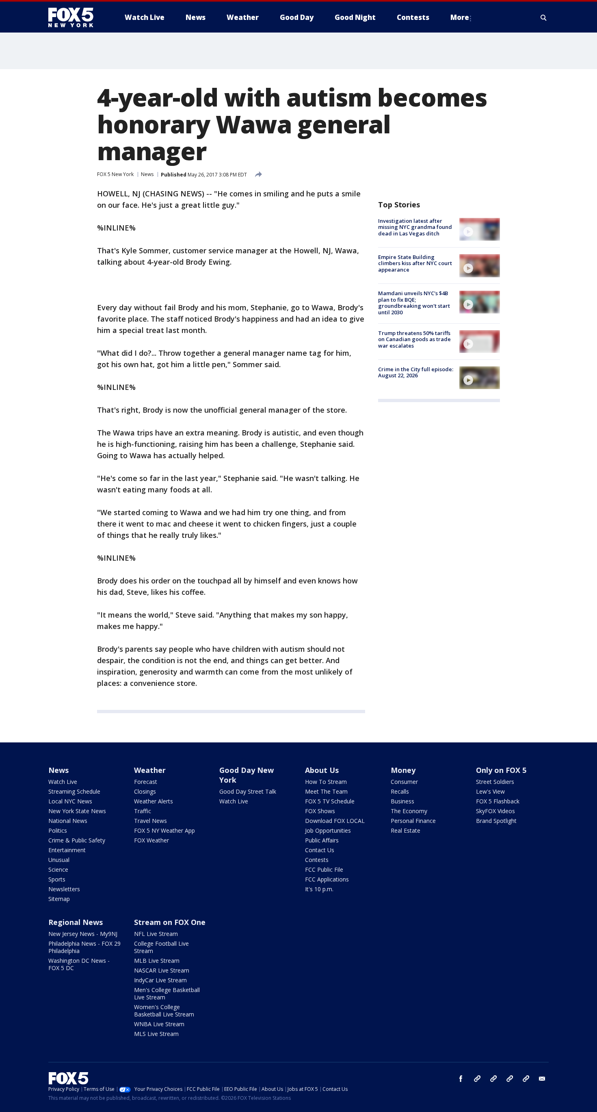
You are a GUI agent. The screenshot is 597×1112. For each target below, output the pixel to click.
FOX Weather (151, 840)
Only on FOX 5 (501, 770)
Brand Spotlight (496, 821)
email (542, 1078)
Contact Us (319, 850)
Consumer (404, 782)
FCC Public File (324, 869)
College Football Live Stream (161, 947)
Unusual (58, 860)
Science (58, 869)
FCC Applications (327, 879)
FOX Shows (320, 811)
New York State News (77, 811)
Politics (57, 830)
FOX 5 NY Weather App (164, 830)
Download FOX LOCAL (335, 821)
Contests (317, 860)
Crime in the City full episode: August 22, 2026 (415, 372)
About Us (322, 770)
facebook (460, 1078)
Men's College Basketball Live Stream (167, 993)
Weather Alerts (153, 801)
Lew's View (490, 791)
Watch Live (62, 782)
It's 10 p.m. (319, 889)
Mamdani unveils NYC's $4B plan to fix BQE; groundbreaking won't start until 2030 (414, 303)
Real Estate (405, 830)
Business (402, 801)
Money (403, 770)
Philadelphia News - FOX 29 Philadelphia (84, 947)
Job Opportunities (328, 830)
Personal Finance (413, 821)
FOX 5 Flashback (497, 801)
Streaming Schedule (74, 791)
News (147, 174)
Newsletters (64, 889)
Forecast (145, 782)
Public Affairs (322, 840)
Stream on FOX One (169, 922)
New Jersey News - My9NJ (82, 934)
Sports (56, 879)
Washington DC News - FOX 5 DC (79, 964)
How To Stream (326, 782)
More (459, 17)
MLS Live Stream (156, 1034)
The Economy (409, 811)
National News (67, 821)
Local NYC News (70, 801)
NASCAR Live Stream (161, 970)
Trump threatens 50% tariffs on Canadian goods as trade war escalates (414, 339)
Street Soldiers (495, 782)
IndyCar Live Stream (160, 980)
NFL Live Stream (156, 934)
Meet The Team (326, 791)
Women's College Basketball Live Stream (164, 1010)
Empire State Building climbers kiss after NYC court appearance (415, 263)
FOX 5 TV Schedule (330, 801)
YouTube (509, 1078)
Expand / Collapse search (544, 17)
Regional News (75, 922)
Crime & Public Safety (76, 840)
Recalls (400, 791)
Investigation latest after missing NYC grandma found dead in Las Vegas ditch (415, 227)
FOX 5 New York (115, 174)
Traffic (142, 811)
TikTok (493, 1078)
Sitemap (59, 899)
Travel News (150, 821)
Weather (150, 770)
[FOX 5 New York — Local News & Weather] (75, 17)
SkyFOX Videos (495, 811)
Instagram (477, 1078)
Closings (145, 791)
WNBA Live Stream (159, 1024)
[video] (479, 229)
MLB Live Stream (157, 960)
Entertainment (67, 850)
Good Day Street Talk (247, 791)
